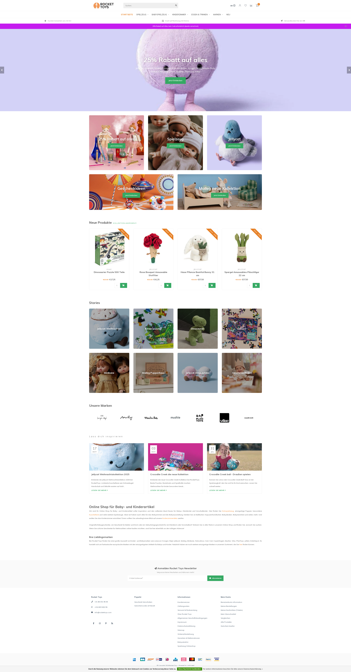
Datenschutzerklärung (186, 626)
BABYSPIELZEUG (159, 14)
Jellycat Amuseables (186, 354)
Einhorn (225, 310)
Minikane (92, 354)
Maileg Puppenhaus (141, 354)
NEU (228, 14)
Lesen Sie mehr (99, 490)
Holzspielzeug (228, 511)
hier (240, 544)
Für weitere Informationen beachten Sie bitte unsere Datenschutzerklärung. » (233, 669)
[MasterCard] (192, 659)
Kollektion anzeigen (124, 223)
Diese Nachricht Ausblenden (189, 669)
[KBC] (175, 659)
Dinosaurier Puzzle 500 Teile (109, 272)
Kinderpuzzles (139, 310)
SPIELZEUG (141, 14)
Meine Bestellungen (229, 606)
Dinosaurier (182, 310)
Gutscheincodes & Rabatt (144, 606)
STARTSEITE (127, 14)
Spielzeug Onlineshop (187, 646)
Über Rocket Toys (185, 614)
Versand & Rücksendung (187, 610)
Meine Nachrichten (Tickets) (232, 610)
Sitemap (181, 630)
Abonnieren (216, 578)
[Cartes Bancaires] (142, 659)
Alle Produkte (226, 622)
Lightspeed (190, 666)
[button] (2, 70)
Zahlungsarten (183, 606)
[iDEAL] (167, 659)
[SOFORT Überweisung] (150, 659)
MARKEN (217, 14)
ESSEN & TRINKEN (199, 14)
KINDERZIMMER (179, 14)
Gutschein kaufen (228, 626)
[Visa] (216, 659)
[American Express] (134, 659)
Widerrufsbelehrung (186, 634)
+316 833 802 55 (101, 607)
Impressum (182, 622)
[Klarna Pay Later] (183, 659)
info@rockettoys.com (103, 612)
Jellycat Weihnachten (97, 310)
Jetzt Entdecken (175, 80)
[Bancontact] (200, 659)
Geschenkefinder (229, 354)
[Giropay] (159, 659)
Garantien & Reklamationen (189, 638)
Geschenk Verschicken (143, 602)
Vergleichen (225, 618)
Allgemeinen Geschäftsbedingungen (192, 618)
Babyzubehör (183, 642)
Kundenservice (183, 602)
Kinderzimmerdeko (170, 518)
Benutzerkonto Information (231, 602)
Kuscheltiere (94, 515)
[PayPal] (208, 659)
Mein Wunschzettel (228, 614)
